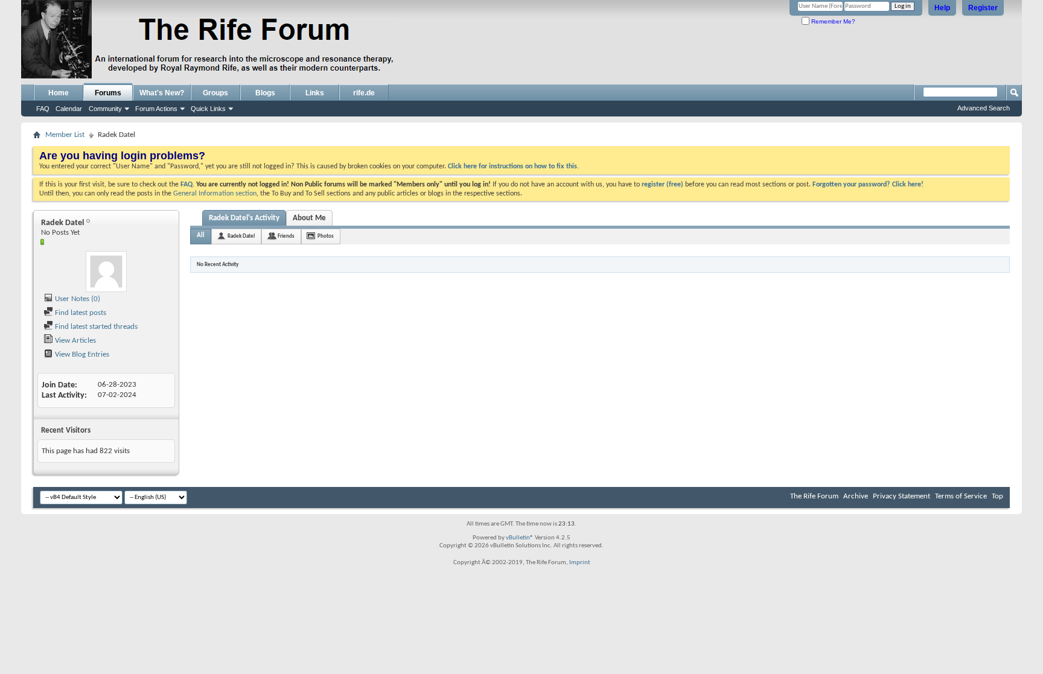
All (201, 235)
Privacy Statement (901, 496)
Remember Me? (832, 21)
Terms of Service (961, 496)
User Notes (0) (76, 299)
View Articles (74, 341)
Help (942, 8)
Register (983, 8)
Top (997, 496)
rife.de (364, 93)
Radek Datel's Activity (244, 218)
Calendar (69, 108)
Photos (325, 236)
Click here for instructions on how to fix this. (513, 166)
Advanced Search (983, 108)
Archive (855, 496)
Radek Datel (241, 236)
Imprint (579, 562)
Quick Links (208, 108)
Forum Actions (156, 108)
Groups (215, 93)
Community (105, 108)
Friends (286, 236)
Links (314, 93)
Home (58, 93)
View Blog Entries (81, 354)
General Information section (215, 193)
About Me (309, 218)
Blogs (265, 93)
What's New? (161, 93)
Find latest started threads (95, 327)
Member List (65, 135)
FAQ (42, 108)
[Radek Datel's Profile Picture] (106, 271)
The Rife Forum (814, 496)
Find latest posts (79, 313)
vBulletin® (520, 538)
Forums (108, 93)
